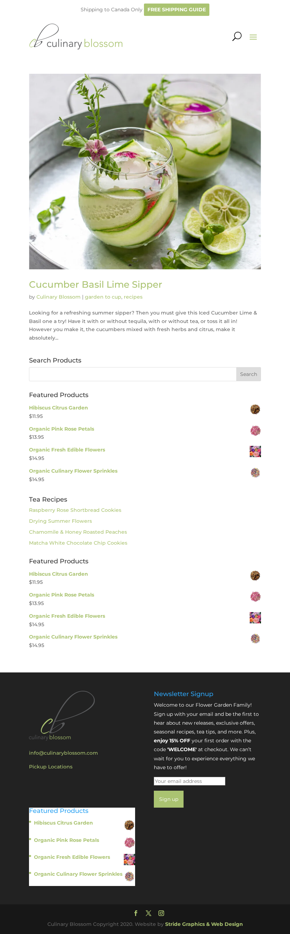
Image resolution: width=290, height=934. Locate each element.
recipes (133, 297)
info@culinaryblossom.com (63, 753)
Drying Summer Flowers (60, 521)
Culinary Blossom (58, 297)
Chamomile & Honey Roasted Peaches (78, 532)
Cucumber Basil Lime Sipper (95, 284)
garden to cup (103, 297)
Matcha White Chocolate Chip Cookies (78, 543)
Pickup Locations (50, 767)
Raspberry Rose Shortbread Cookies (75, 510)
